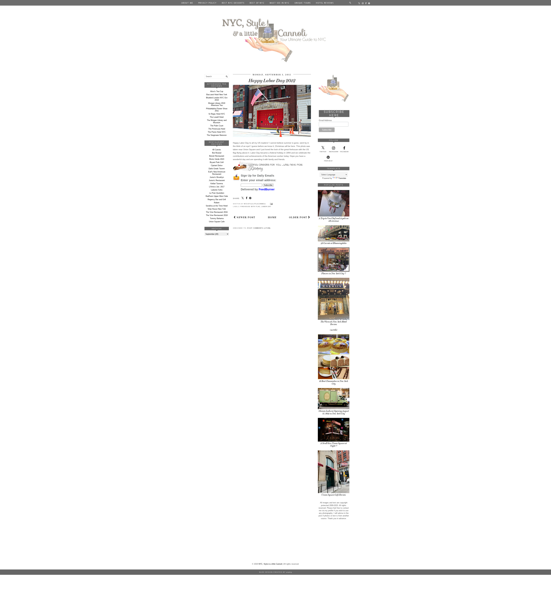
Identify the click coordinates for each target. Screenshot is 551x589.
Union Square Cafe (217, 221)
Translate (342, 178)
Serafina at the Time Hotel (217, 206)
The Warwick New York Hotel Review (334, 323)
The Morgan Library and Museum (217, 121)
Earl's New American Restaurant (216, 173)
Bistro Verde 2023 (216, 159)
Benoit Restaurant (216, 156)
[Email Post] (271, 204)
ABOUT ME (187, 3)
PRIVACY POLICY (207, 3)
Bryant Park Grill (217, 162)
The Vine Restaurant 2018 (217, 215)
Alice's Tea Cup (216, 91)
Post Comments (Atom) (259, 228)
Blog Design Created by (275, 572)
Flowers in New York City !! (333, 273)
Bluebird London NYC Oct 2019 (216, 99)
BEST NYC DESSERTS (233, 3)
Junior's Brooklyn (217, 177)
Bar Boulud (216, 153)
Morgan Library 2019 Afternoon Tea (216, 104)
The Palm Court (216, 126)
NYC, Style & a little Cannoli (270, 564)
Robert (216, 203)
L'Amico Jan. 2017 (216, 187)
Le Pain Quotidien (216, 193)
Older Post (298, 217)
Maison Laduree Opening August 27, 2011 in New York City (334, 412)
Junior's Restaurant (217, 180)
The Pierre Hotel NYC (217, 132)
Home (272, 217)
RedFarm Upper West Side (217, 196)
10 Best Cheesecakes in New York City (333, 382)
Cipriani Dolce (216, 165)
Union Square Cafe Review (333, 495)
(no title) (333, 330)
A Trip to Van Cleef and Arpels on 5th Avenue (334, 219)
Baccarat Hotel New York (216, 94)
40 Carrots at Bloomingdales (334, 243)
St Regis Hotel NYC (216, 114)
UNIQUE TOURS (303, 3)
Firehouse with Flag (250, 206)
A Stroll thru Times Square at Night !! (333, 444)
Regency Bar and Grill (217, 199)
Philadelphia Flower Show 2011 (216, 110)
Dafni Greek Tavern (217, 169)
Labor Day (266, 206)
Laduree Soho (216, 190)
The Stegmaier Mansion (217, 135)
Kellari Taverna (216, 183)
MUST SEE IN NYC (279, 3)
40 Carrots (216, 150)
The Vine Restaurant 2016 (217, 212)
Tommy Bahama (217, 218)
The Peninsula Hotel (216, 129)
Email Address (325, 120)
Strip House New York (217, 209)
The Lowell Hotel (217, 117)
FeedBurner (267, 189)
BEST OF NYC (257, 3)
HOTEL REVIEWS (325, 3)
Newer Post (245, 217)
